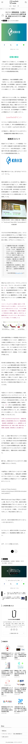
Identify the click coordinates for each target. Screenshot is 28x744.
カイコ (22, 561)
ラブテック (10, 563)
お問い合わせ (5, 737)
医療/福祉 (5, 20)
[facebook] (14, 630)
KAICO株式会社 (6, 561)
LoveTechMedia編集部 (14, 619)
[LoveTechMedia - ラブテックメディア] (14, 2)
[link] (11, 630)
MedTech (17, 561)
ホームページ (18, 273)
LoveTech (13, 561)
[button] (4, 45)
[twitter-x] (17, 630)
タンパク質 (4, 563)
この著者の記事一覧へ (14, 633)
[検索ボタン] (26, 2)
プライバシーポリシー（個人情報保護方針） (12, 733)
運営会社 (4, 730)
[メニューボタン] (2, 2)
